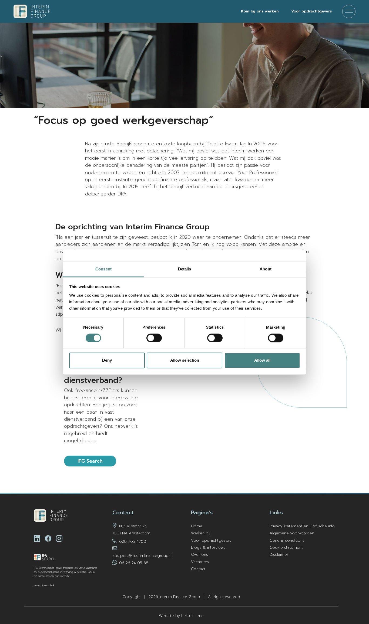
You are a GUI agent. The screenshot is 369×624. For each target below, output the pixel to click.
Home (196, 526)
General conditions (287, 540)
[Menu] (348, 11)
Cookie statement (286, 547)
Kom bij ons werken (260, 11)
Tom (196, 244)
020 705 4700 (132, 541)
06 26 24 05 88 (133, 563)
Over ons (199, 554)
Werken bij (200, 533)
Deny (107, 360)
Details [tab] (184, 269)
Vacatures (200, 562)
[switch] (154, 338)
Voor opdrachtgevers (311, 11)
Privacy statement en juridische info (302, 526)
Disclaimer (279, 554)
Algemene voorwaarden (292, 533)
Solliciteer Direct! (346, 602)
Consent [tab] (103, 269)
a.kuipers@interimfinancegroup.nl (142, 555)
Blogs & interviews (208, 547)
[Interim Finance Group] (32, 11)
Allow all (262, 360)
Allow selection (184, 360)
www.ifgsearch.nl (44, 585)
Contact (198, 569)
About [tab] (265, 269)
